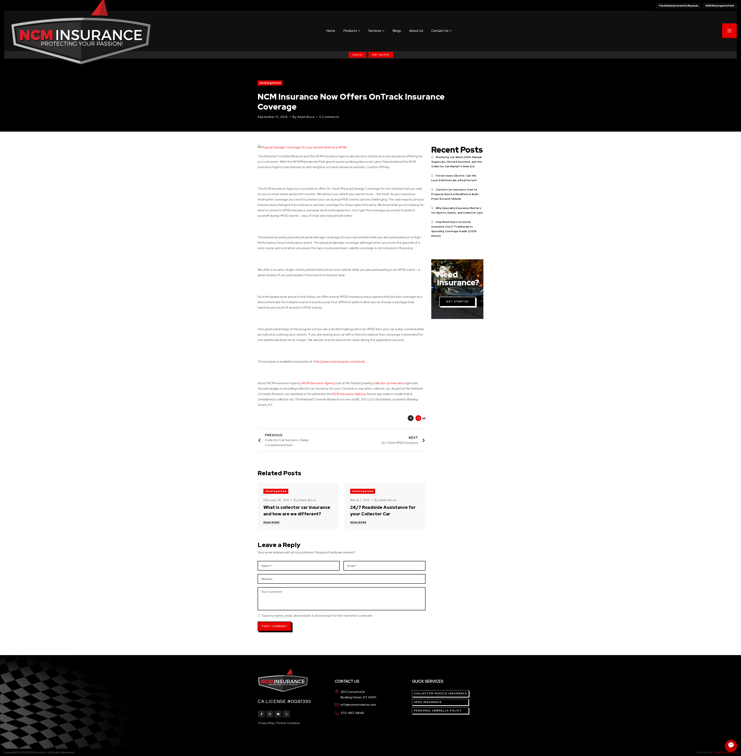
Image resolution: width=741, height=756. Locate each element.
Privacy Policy (267, 723)
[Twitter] (286, 714)
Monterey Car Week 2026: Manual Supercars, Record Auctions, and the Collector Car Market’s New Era (456, 161)
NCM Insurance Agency (318, 383)
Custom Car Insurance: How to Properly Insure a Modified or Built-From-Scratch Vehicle (455, 194)
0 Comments (329, 117)
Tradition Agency (725, 752)
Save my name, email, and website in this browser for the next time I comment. (317, 616)
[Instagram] (269, 714)
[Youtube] (278, 714)
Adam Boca (306, 117)
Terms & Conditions (288, 723)
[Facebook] (261, 714)
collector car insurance (388, 383)
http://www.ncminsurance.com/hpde (339, 361)
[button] (357, 55)
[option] (298, 506)
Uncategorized (270, 83)
